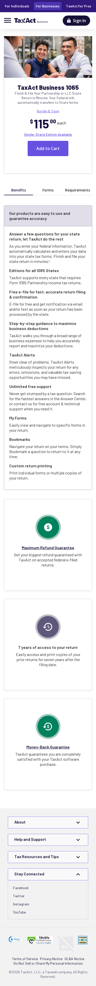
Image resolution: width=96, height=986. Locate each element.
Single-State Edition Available (48, 134)
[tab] (18, 190)
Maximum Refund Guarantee (48, 547)
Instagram (21, 904)
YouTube (19, 912)
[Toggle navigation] (9, 20)
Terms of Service (25, 959)
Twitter (19, 896)
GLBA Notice (74, 959)
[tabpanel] (48, 352)
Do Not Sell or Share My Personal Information (48, 963)
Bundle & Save (48, 111)
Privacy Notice (51, 959)
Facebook (21, 888)
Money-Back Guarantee (48, 746)
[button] (16, 939)
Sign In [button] (79, 20)
